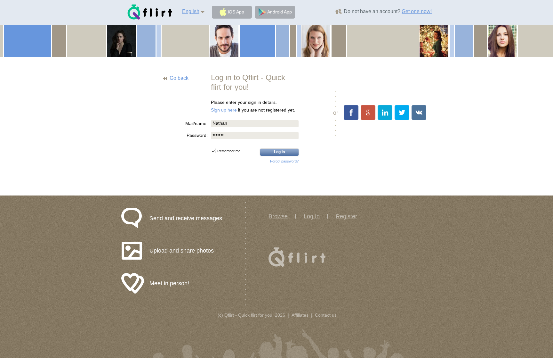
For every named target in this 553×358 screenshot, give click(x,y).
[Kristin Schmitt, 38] (502, 40)
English (190, 11)
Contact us (326, 315)
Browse (278, 216)
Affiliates (300, 315)
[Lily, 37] (434, 40)
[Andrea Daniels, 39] (315, 40)
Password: (197, 135)
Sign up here (224, 109)
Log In (312, 216)
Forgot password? (284, 161)
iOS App (235, 11)
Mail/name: (196, 123)
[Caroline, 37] (121, 40)
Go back (179, 78)
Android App (279, 11)
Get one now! (417, 11)
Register (346, 216)
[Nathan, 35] (224, 40)
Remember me (228, 151)
